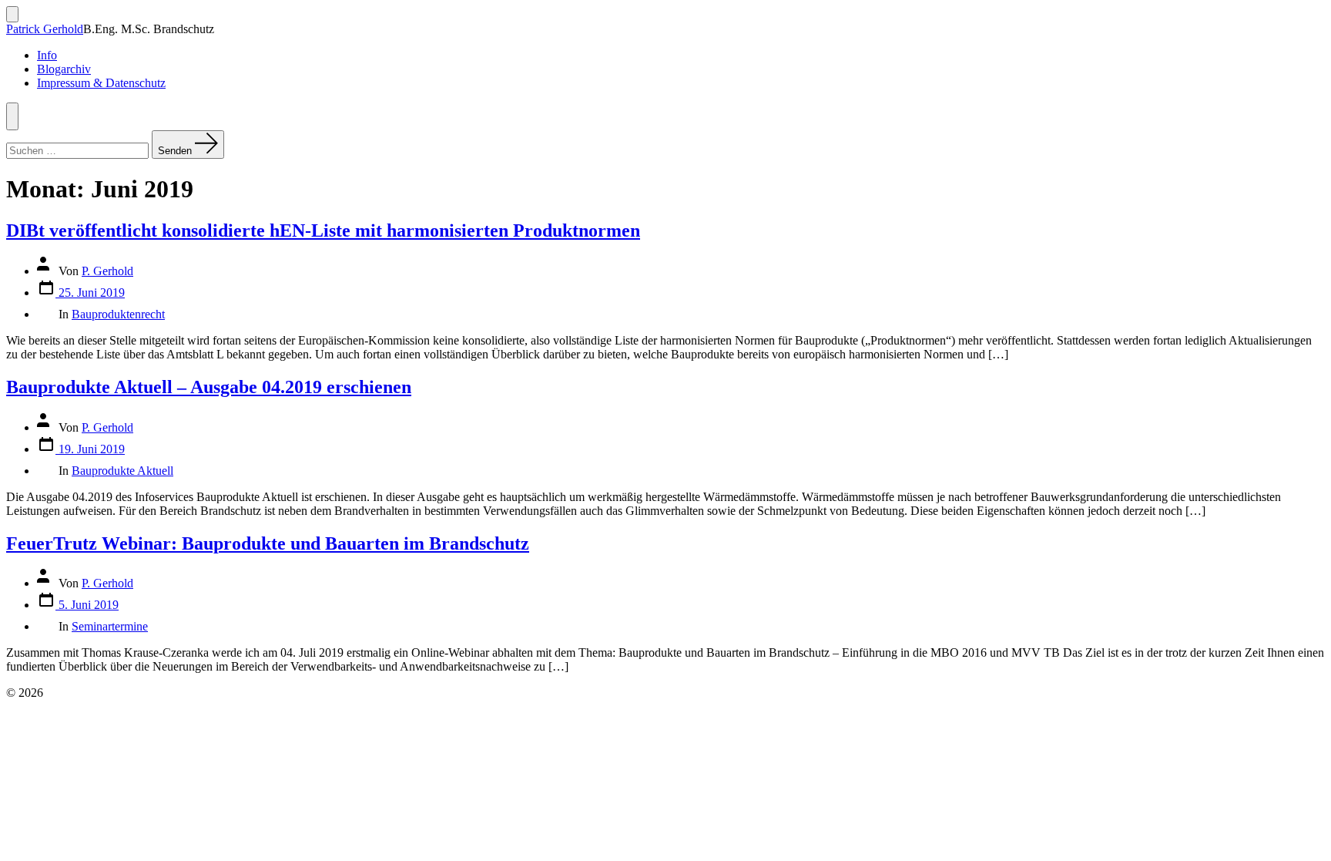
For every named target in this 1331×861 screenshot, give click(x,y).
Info (47, 55)
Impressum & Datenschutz (101, 82)
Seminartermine (110, 626)
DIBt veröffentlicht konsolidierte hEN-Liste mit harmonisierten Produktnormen (323, 230)
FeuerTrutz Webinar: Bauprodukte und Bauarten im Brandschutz (267, 543)
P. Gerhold (107, 270)
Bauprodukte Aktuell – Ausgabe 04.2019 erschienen (208, 387)
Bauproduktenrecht (118, 314)
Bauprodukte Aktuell (122, 470)
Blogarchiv (64, 69)
